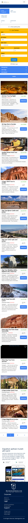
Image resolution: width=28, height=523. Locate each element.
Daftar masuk (3, 42)
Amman (5, 97)
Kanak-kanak (16, 48)
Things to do (7, 511)
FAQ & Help (7, 514)
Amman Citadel (6, 155)
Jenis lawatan (3, 37)
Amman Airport (6, 126)
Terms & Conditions (9, 504)
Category (3, 53)
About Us (6, 498)
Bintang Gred (4, 67)
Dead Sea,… (5, 332)
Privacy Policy (7, 506)
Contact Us (6, 499)
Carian (14, 60)
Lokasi (2, 32)
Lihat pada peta (15, 27)
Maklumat (23, 100)
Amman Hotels (6, 214)
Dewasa (2, 48)
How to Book (7, 512)
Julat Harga (3, 69)
